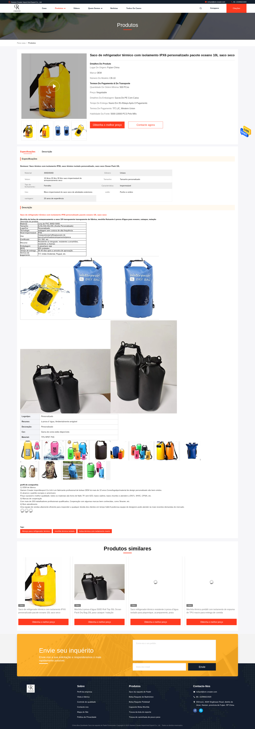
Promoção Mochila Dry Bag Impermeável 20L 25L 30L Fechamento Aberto (209, 611)
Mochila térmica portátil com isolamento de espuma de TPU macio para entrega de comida (154, 611)
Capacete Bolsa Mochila (139, 707)
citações (236, 8)
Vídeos (76, 8)
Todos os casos (133, 8)
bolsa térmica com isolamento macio (94, 531)
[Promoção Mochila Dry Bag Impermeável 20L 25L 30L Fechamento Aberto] (211, 582)
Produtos (59, 8)
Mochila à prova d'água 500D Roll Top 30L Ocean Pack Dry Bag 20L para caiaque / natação (41, 611)
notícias (114, 8)
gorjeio (201, 711)
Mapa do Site (82, 712)
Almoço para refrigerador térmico (36, 531)
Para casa (21, 43)
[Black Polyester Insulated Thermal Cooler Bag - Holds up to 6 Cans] (54, 86)
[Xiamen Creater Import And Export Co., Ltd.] (16, 8)
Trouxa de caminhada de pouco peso (144, 717)
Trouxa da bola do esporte (140, 712)
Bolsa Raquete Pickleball (139, 702)
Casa (44, 8)
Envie (202, 666)
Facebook (195, 711)
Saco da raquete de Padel (140, 692)
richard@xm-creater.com (216, 2)
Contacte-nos (82, 707)
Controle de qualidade (86, 702)
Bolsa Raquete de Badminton (141, 697)
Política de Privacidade (86, 717)
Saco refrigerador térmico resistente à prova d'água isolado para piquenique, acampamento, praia (98, 611)
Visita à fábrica (83, 697)
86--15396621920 (239, 2)
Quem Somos (94, 8)
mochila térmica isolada (65, 531)
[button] (86, 131)
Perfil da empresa (84, 692)
